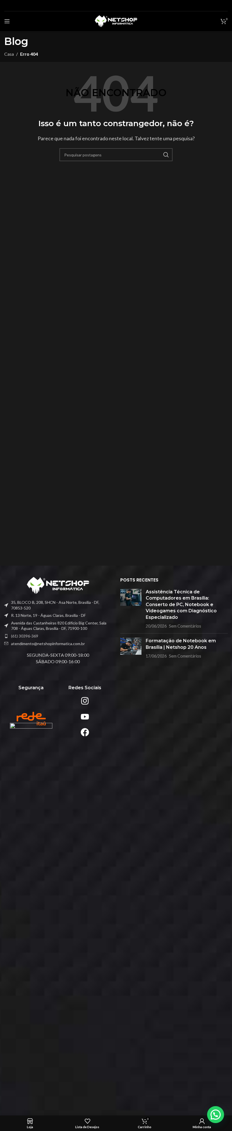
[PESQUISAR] (166, 154)
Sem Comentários (185, 626)
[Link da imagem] (58, 584)
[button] (215, 1114)
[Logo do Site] (116, 20)
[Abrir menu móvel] (7, 21)
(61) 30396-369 (24, 636)
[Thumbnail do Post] (130, 609)
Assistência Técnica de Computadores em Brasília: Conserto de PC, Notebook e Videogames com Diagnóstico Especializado (181, 604)
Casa (9, 54)
